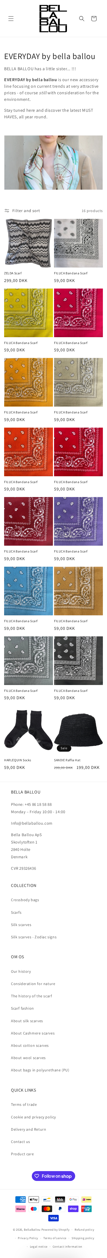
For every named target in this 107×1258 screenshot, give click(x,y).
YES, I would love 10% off (28, 1237)
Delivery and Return (28, 1129)
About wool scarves (28, 1057)
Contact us (20, 1141)
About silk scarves (27, 1020)
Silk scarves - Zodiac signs (34, 936)
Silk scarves (21, 924)
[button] (11, 19)
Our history (21, 971)
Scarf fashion (22, 1008)
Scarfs (16, 912)
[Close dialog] (101, 1184)
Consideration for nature (33, 983)
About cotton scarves (30, 1045)
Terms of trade (24, 1104)
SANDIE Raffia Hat (67, 760)
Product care (22, 1153)
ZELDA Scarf (13, 273)
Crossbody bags (25, 899)
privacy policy (30, 1245)
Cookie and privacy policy (33, 1117)
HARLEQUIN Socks (17, 760)
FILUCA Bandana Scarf (71, 273)
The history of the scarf (31, 996)
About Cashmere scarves (33, 1033)
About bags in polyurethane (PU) (40, 1070)
